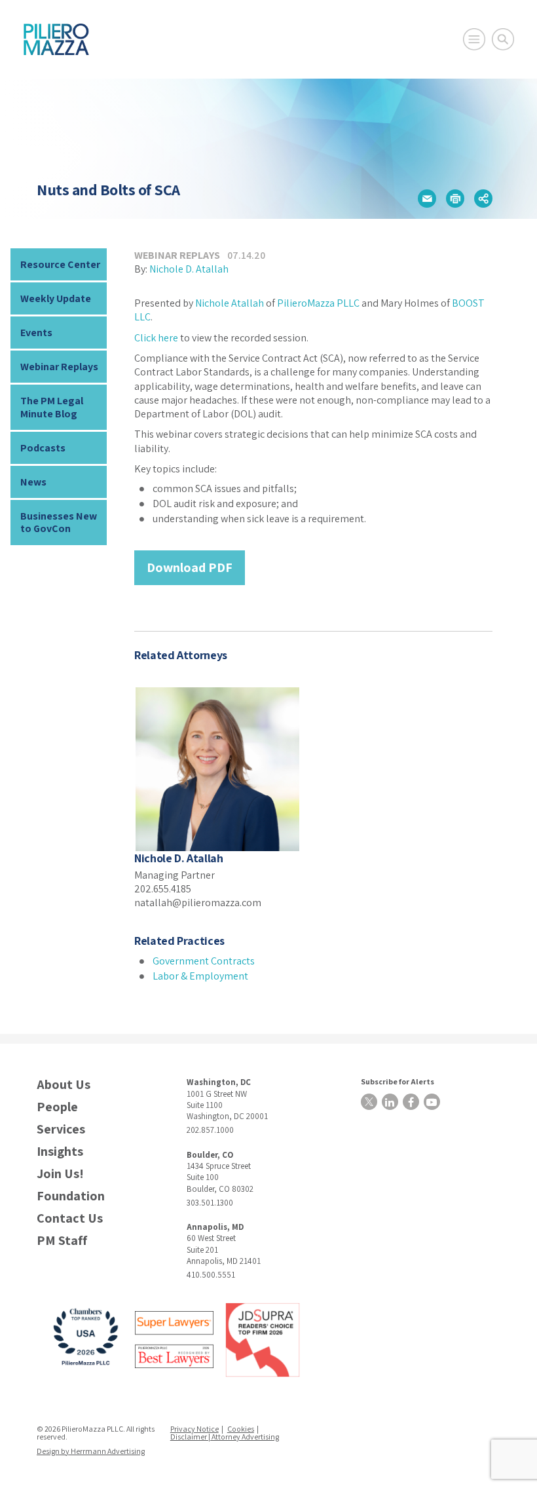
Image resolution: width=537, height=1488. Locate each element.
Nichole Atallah (229, 303)
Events (36, 332)
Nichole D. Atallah (189, 269)
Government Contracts (204, 961)
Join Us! (60, 1174)
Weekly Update (55, 298)
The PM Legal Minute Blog (51, 407)
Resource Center (60, 264)
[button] (427, 198)
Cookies (240, 1429)
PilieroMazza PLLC (318, 303)
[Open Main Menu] (474, 39)
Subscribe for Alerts (397, 1081)
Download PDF (189, 567)
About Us (63, 1085)
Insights (60, 1151)
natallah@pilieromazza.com (197, 902)
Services (61, 1129)
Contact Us (70, 1218)
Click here (156, 338)
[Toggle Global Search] (503, 39)
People (57, 1107)
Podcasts (42, 448)
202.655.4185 (162, 889)
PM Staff (62, 1240)
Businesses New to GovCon (58, 522)
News (33, 482)
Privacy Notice (194, 1429)
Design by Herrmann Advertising (91, 1451)
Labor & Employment (200, 976)
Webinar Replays (59, 366)
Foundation (71, 1196)
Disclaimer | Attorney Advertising (224, 1436)
